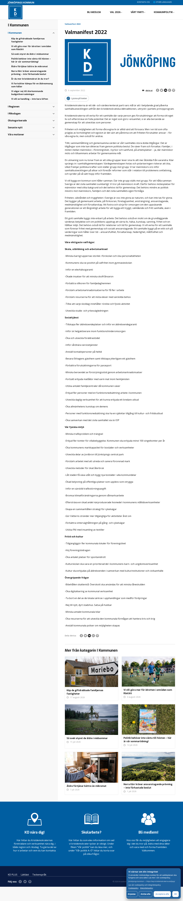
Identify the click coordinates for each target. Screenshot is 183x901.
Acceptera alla (162, 894)
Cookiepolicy (133, 888)
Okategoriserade (17, 120)
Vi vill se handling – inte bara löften (29, 99)
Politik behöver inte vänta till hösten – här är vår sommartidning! (31, 60)
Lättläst (25, 874)
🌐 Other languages (162, 2)
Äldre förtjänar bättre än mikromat (29, 66)
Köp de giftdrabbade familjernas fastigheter (28, 40)
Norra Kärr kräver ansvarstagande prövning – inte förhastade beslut (28, 73)
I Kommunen (15, 32)
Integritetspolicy (146, 888)
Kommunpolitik (163, 12)
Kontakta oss (143, 2)
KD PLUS (12, 874)
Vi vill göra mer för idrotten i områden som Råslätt (31, 48)
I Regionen (13, 106)
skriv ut (149, 90)
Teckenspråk (39, 874)
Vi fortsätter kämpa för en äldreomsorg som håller (32, 85)
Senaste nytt (15, 127)
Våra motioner (16, 134)
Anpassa (132, 894)
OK (175, 894)
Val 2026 (115, 12)
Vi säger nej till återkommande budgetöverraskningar (27, 93)
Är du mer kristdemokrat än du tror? (30, 79)
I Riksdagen (14, 113)
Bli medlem (94, 12)
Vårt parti (137, 12)
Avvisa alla (145, 894)
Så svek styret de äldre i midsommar (30, 54)
